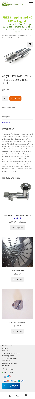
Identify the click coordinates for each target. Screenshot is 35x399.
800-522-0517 (8, 373)
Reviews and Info (7, 346)
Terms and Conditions (9, 358)
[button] (30, 44)
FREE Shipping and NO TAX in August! (17, 19)
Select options (18, 227)
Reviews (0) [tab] (6, 122)
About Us (5, 348)
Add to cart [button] (17, 279)
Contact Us (6, 361)
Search (17, 395)
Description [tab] (6, 117)
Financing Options (8, 356)
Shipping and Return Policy (11, 353)
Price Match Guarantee (9, 363)
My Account (6, 366)
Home (6, 35)
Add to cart (15, 98)
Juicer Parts (12, 35)
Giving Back (6, 351)
